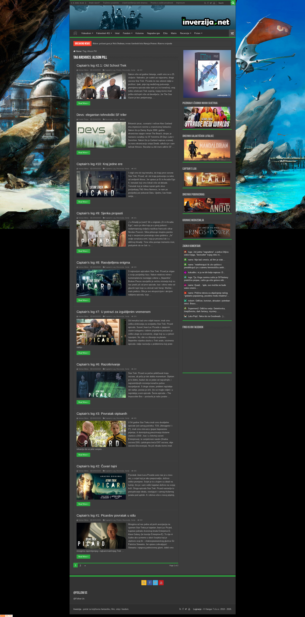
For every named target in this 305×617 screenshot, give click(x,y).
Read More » (83, 103)
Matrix (174, 33)
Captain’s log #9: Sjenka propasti (100, 213)
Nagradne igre (153, 33)
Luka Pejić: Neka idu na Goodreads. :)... (206, 316)
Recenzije (184, 33)
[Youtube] (214, 3)
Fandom (126, 33)
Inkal (117, 33)
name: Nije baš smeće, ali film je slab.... (206, 260)
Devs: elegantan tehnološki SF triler (102, 114)
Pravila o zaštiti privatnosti (162, 3)
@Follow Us (80, 593)
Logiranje (197, 609)
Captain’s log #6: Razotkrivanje (98, 364)
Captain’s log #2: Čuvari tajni (97, 466)
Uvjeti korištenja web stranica (134, 3)
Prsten (197, 33)
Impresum (180, 3)
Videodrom (86, 33)
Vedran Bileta (83, 70)
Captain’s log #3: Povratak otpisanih (102, 413)
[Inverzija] (153, 17)
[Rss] (205, 3)
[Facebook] (208, 3)
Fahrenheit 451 (103, 33)
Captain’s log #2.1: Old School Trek (101, 65)
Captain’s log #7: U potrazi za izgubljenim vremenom (114, 312)
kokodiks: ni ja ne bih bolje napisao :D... (206, 272)
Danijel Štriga (83, 119)
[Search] (233, 2)
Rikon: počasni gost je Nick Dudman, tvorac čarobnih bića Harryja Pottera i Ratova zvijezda (132, 43)
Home (75, 33)
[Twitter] (211, 3)
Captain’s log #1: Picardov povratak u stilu (106, 515)
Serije (133, 70)
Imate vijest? (94, 3)
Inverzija (77, 609)
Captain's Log (110, 70)
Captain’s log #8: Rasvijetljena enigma (103, 262)
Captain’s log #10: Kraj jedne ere (99, 164)
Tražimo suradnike (111, 3)
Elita (165, 33)
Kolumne (140, 33)
